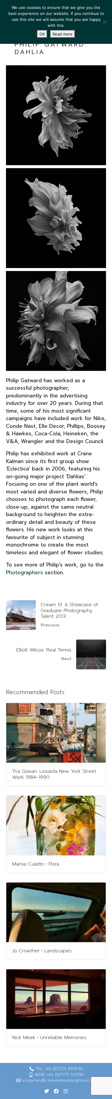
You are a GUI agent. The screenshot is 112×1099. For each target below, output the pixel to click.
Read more (63, 34)
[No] (105, 22)
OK (42, 34)
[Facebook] (56, 1091)
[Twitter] (46, 1091)
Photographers (24, 572)
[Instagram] (65, 1091)
